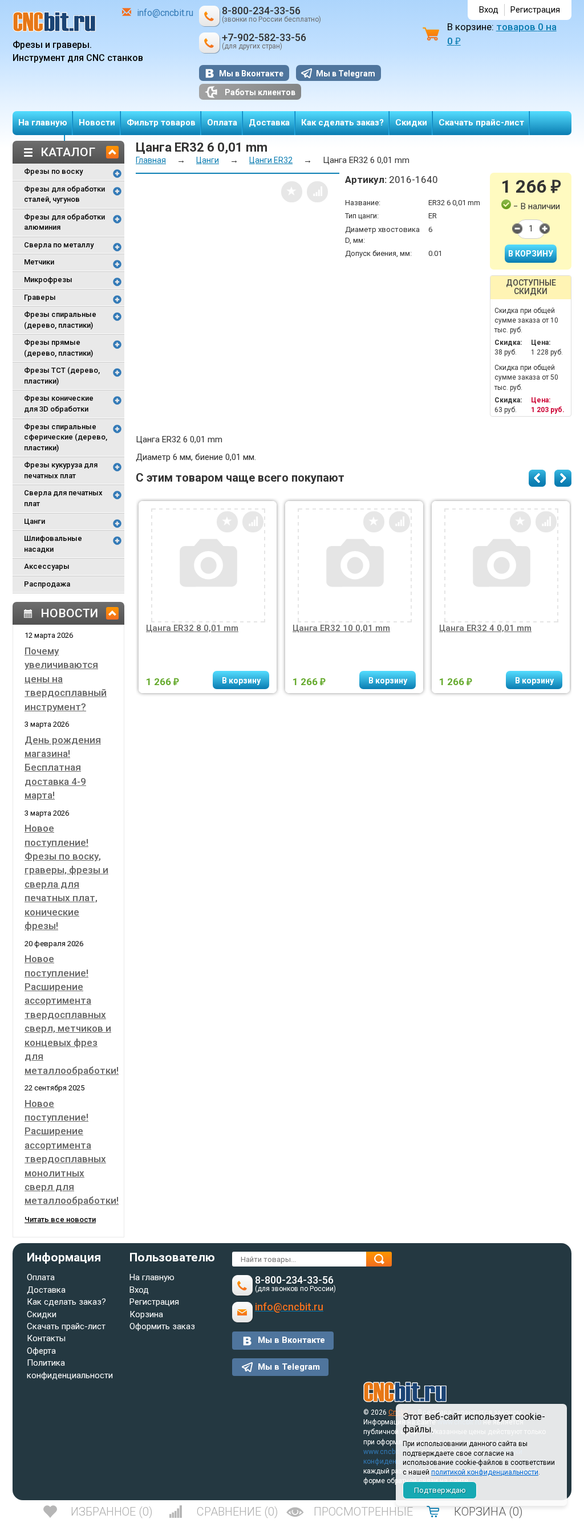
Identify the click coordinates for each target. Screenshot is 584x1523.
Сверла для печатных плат (63, 498)
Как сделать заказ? (342, 122)
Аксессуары (47, 566)
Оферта (41, 1351)
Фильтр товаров (161, 122)
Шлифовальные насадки (53, 543)
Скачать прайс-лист (481, 122)
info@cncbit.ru (165, 12)
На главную (42, 122)
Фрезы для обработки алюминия (64, 222)
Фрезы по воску (53, 171)
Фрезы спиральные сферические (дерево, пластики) (65, 437)
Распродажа (47, 584)
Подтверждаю (440, 1490)
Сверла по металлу (59, 245)
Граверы (40, 297)
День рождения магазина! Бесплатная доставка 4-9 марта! (63, 767)
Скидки (411, 122)
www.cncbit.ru (385, 1452)
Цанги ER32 (271, 160)
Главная (151, 160)
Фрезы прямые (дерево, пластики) (58, 347)
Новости (97, 122)
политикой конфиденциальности (484, 1472)
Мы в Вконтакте (251, 73)
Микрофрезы (48, 279)
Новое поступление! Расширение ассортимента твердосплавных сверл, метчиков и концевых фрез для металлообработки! (72, 1014)
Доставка (269, 122)
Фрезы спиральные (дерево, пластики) (60, 319)
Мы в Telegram (345, 73)
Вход (488, 10)
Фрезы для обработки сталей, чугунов (64, 194)
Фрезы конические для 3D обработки (59, 403)
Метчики (39, 262)
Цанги (34, 521)
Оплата (222, 122)
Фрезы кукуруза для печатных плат (61, 470)
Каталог (67, 152)
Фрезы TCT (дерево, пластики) (62, 375)
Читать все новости (60, 1219)
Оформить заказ (162, 1326)
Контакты (46, 1338)
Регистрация (535, 10)
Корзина (146, 1314)
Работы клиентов (260, 92)
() (112, 1511)
